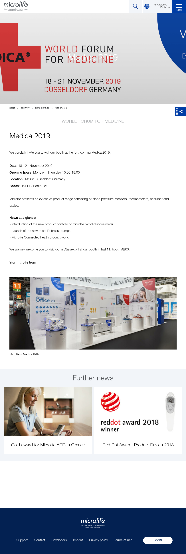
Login (158, 540)
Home (12, 108)
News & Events (42, 108)
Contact (39, 540)
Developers (59, 540)
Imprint (78, 540)
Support (22, 540)
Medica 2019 (61, 108)
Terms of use (123, 540)
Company (25, 108)
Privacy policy (98, 540)
